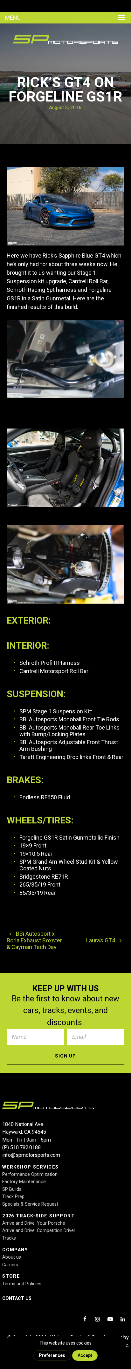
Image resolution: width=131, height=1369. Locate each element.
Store (11, 1276)
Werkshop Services (30, 1167)
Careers (10, 1264)
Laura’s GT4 (101, 940)
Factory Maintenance (24, 1181)
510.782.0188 (25, 1147)
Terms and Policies (21, 1284)
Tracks (9, 1238)
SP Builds (11, 1189)
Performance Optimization (30, 1174)
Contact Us (16, 1298)
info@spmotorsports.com (31, 1155)
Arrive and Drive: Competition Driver (38, 1230)
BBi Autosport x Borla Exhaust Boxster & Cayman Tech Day (34, 940)
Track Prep (13, 1196)
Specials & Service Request (30, 1204)
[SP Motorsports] (65, 44)
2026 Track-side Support (38, 1216)
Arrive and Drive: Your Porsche (33, 1223)
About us (11, 1257)
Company (15, 1250)
